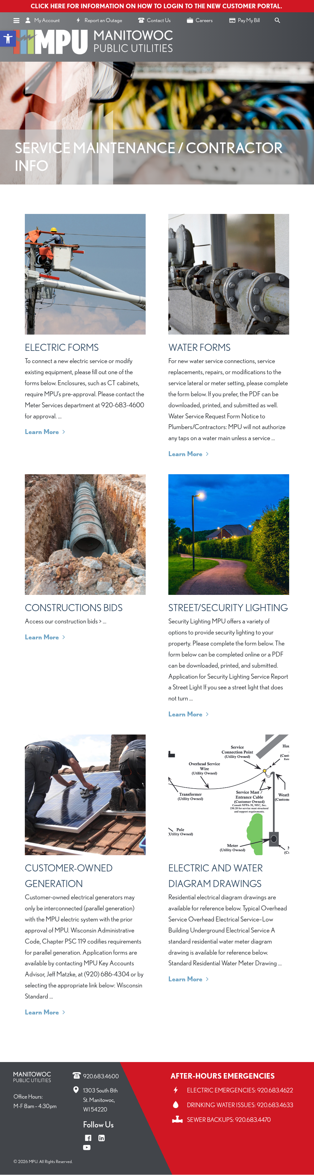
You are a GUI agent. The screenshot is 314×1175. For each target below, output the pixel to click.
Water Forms (199, 347)
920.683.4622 (275, 1090)
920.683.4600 (101, 1076)
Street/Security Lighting (228, 608)
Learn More (45, 431)
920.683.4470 (253, 1119)
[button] (8, 39)
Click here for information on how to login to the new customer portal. (157, 6)
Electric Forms (62, 347)
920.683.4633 (275, 1105)
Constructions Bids (74, 608)
